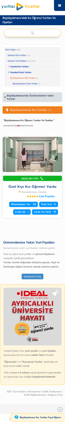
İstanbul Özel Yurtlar (17, 55)
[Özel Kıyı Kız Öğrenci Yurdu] (32, 154)
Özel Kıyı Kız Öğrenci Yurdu (32, 186)
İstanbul (42, 192)
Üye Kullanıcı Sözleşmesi (26, 391)
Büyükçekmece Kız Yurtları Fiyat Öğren (40, 417)
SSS (9, 391)
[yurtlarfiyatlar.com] (27, 6)
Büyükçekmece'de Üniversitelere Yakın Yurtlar (30, 97)
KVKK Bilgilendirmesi (35, 395)
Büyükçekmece (29, 192)
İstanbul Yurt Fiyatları (21, 61)
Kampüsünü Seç (32, 276)
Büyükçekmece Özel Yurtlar (22, 78)
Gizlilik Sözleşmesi (52, 391)
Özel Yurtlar (10, 50)
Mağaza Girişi (55, 395)
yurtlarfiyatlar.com (59, 5)
